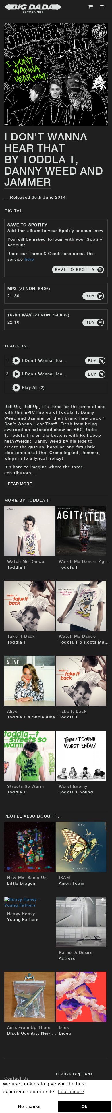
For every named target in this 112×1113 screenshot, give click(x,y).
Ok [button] (85, 1106)
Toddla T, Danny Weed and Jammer (53, 171)
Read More (20, 484)
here (29, 260)
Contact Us (16, 1079)
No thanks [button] (29, 1106)
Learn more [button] (71, 1091)
